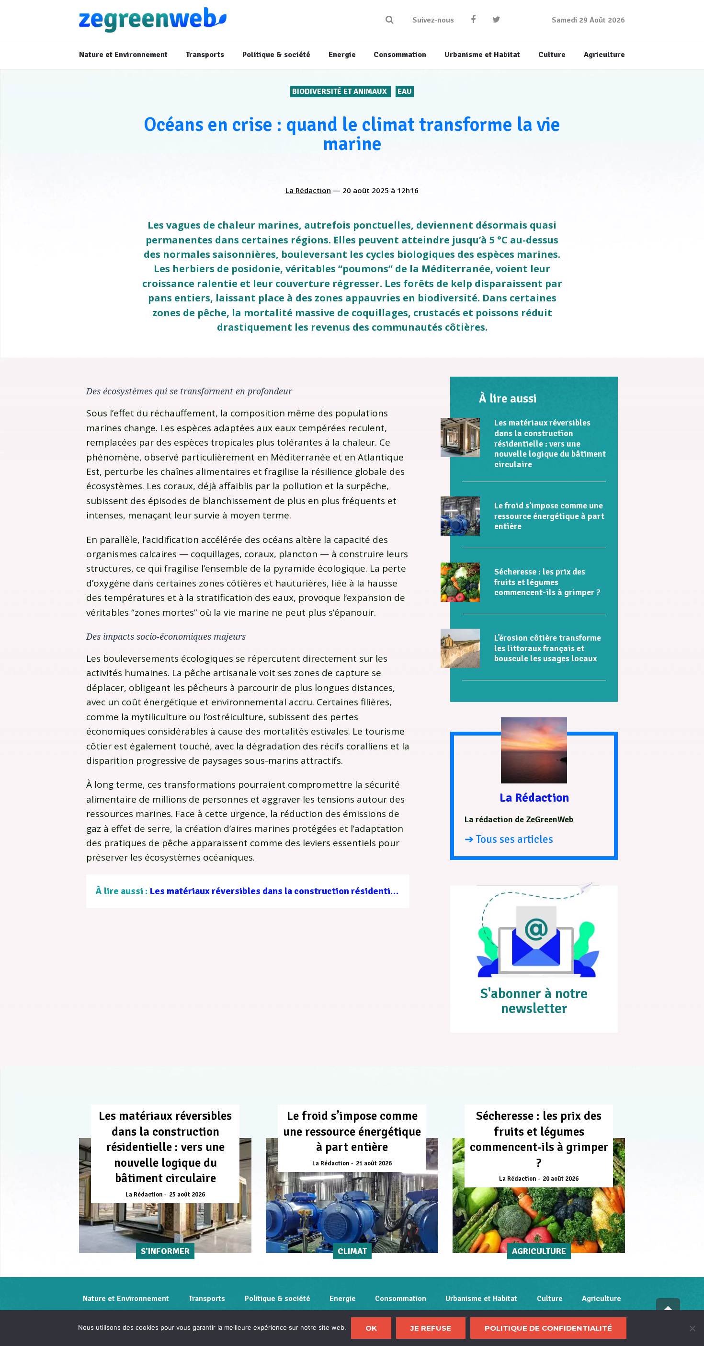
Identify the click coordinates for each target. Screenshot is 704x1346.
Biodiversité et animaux (340, 91)
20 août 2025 (365, 190)
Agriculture (601, 1298)
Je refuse (430, 1328)
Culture (550, 1298)
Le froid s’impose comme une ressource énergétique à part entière (549, 515)
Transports (206, 1298)
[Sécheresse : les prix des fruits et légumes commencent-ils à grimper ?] (460, 582)
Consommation (400, 1298)
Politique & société (277, 1298)
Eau (404, 91)
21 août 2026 (374, 1163)
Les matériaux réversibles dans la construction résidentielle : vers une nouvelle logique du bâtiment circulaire (384, 891)
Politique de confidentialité (548, 1328)
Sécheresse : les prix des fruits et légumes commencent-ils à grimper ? (547, 582)
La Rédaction (308, 190)
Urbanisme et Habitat (481, 1298)
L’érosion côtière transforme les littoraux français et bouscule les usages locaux (547, 648)
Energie (342, 1298)
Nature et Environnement (126, 1298)
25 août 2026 (187, 1194)
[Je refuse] (692, 1328)
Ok (371, 1328)
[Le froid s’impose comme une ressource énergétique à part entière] (460, 516)
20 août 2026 (561, 1179)
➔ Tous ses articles (509, 839)
